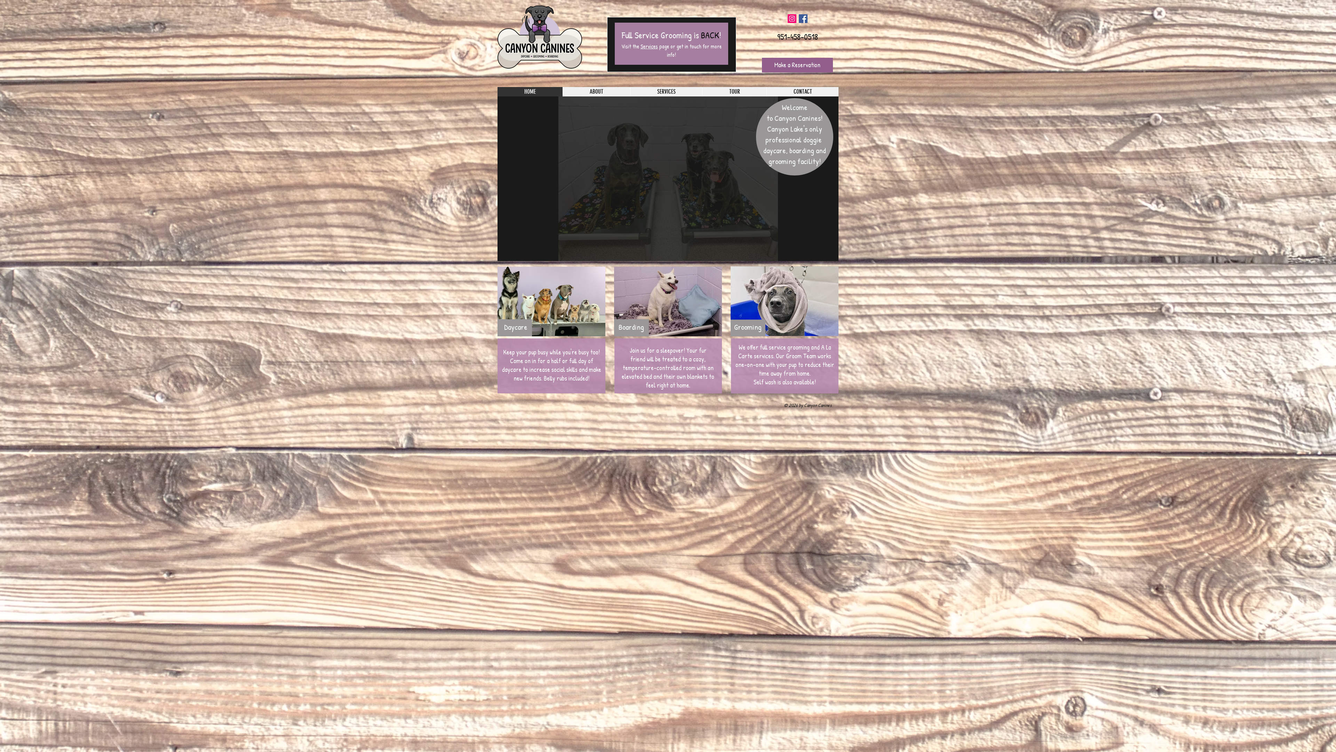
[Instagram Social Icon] (792, 18)
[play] (823, 255)
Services (649, 46)
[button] (668, 178)
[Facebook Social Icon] (803, 18)
